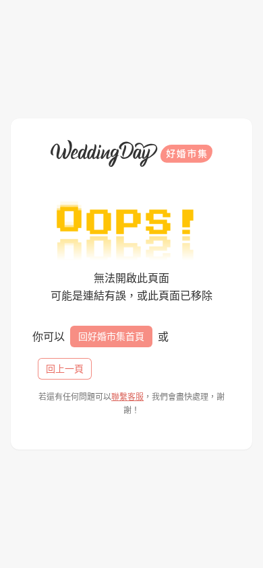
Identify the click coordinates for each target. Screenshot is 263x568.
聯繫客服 (127, 397)
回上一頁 (65, 368)
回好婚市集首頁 (111, 336)
